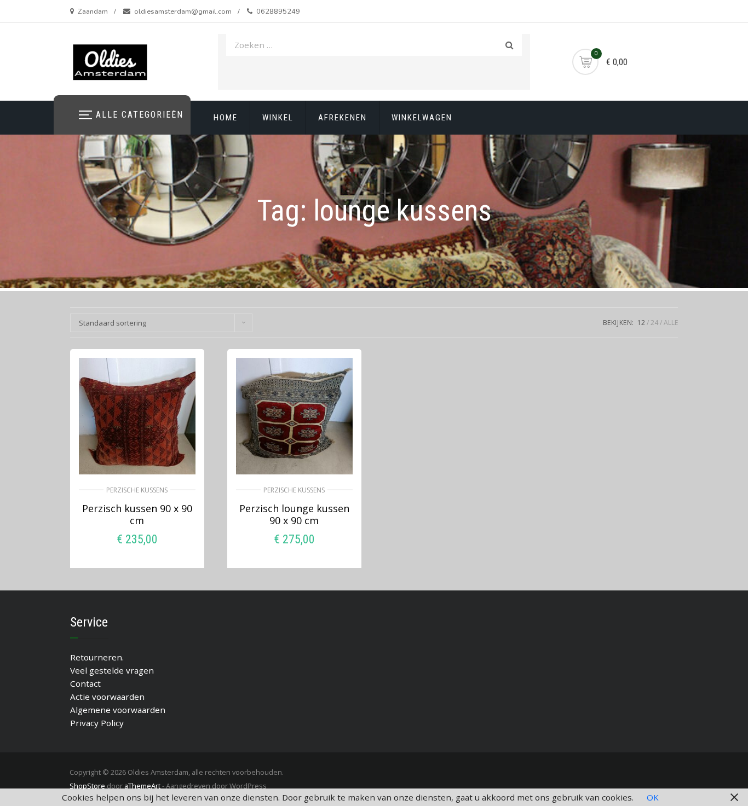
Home (226, 118)
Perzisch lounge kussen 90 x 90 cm (294, 514)
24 (654, 322)
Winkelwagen (422, 118)
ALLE (671, 322)
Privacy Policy (97, 722)
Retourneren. (97, 657)
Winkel (278, 118)
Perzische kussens (137, 490)
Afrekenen (342, 118)
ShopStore (87, 786)
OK (653, 797)
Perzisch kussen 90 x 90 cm (137, 514)
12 (641, 322)
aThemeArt (142, 786)
